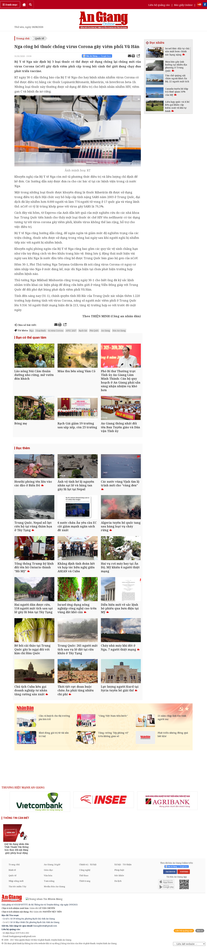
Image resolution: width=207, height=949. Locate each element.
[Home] (24, 4)
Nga (31, 330)
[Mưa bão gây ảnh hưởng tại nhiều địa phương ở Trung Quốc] (154, 66)
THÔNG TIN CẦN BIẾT (16, 817)
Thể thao (83, 875)
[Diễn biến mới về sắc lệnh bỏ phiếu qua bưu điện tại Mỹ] (121, 589)
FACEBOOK (170, 872)
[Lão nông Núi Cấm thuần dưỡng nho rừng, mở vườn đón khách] (34, 356)
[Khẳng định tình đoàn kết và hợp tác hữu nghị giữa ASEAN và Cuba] (78, 548)
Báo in (200, 930)
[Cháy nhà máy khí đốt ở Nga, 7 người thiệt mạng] (121, 630)
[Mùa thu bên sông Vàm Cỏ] (78, 356)
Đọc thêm (23, 448)
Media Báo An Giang (54, 886)
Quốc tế (39, 38)
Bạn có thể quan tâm (31, 337)
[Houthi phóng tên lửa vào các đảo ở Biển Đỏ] (34, 466)
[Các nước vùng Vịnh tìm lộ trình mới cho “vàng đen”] (121, 466)
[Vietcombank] (40, 802)
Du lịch (117, 880)
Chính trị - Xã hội (87, 864)
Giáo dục (48, 869)
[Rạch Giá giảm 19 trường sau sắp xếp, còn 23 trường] (78, 408)
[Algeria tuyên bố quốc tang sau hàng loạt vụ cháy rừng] (121, 507)
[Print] (133, 56)
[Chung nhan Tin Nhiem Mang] (42, 898)
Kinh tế (12, 869)
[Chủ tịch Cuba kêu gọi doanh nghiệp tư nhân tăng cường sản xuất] (34, 671)
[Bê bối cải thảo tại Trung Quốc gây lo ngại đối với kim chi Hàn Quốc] (34, 630)
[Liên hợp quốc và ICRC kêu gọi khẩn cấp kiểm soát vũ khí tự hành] (154, 106)
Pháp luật (119, 869)
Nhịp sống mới (16, 880)
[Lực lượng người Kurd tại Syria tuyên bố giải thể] (121, 671)
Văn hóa (48, 875)
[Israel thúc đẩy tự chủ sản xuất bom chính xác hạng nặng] (154, 53)
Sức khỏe (119, 875)
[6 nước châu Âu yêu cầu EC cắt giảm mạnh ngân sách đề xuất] (78, 507)
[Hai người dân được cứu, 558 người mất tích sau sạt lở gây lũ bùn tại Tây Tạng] (34, 589)
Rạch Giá (83, 330)
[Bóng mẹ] (34, 408)
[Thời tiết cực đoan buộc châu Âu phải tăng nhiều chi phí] (78, 671)
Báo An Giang (119, 330)
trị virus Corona (55, 330)
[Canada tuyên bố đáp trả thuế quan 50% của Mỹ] (154, 93)
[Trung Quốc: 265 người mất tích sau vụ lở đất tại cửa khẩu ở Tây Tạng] (78, 630)
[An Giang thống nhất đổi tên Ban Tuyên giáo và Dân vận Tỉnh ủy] (121, 408)
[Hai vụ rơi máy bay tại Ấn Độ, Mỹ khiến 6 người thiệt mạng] (121, 548)
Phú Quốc (94, 330)
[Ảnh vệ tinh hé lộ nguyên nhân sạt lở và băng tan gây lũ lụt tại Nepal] (78, 466)
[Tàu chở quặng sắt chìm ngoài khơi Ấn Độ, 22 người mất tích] (154, 80)
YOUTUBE (183, 872)
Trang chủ (22, 38)
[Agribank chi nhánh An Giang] (167, 801)
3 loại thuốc (40, 330)
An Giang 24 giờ (52, 864)
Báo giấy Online (183, 4)
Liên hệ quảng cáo (159, 4)
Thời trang (84, 880)
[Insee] (103, 800)
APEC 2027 (71, 330)
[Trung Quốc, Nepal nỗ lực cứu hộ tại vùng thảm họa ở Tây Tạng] (34, 507)
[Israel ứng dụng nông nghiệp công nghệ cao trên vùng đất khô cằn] (78, 589)
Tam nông (49, 880)
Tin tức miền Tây (17, 886)
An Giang (105, 330)
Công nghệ (84, 869)
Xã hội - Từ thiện (122, 864)
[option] (40, 802)
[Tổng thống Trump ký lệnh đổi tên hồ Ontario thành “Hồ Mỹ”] (34, 548)
